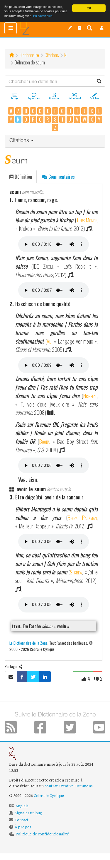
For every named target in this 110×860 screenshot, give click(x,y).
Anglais (22, 806)
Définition (22, 176)
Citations (52, 55)
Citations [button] (20, 141)
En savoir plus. (43, 15)
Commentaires (61, 176)
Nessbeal (90, 395)
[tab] (55, 141)
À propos (23, 827)
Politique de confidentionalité (42, 834)
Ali (49, 341)
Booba (44, 441)
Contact (21, 820)
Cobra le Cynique (49, 796)
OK (89, 8)
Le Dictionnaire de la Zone (28, 643)
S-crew (76, 572)
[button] (102, 27)
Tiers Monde (86, 220)
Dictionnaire (29, 55)
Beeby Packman (82, 517)
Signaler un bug (28, 813)
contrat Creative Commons (69, 786)
